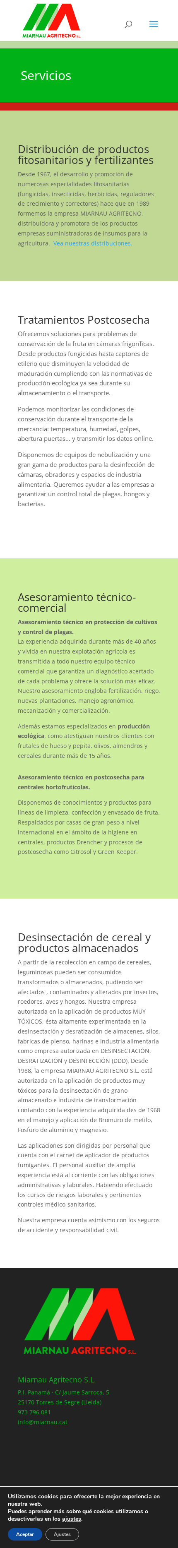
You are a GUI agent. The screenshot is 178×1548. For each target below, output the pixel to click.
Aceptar (25, 1534)
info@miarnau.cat (42, 1422)
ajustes (71, 1519)
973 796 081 (34, 1412)
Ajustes (62, 1534)
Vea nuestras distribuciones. (92, 243)
